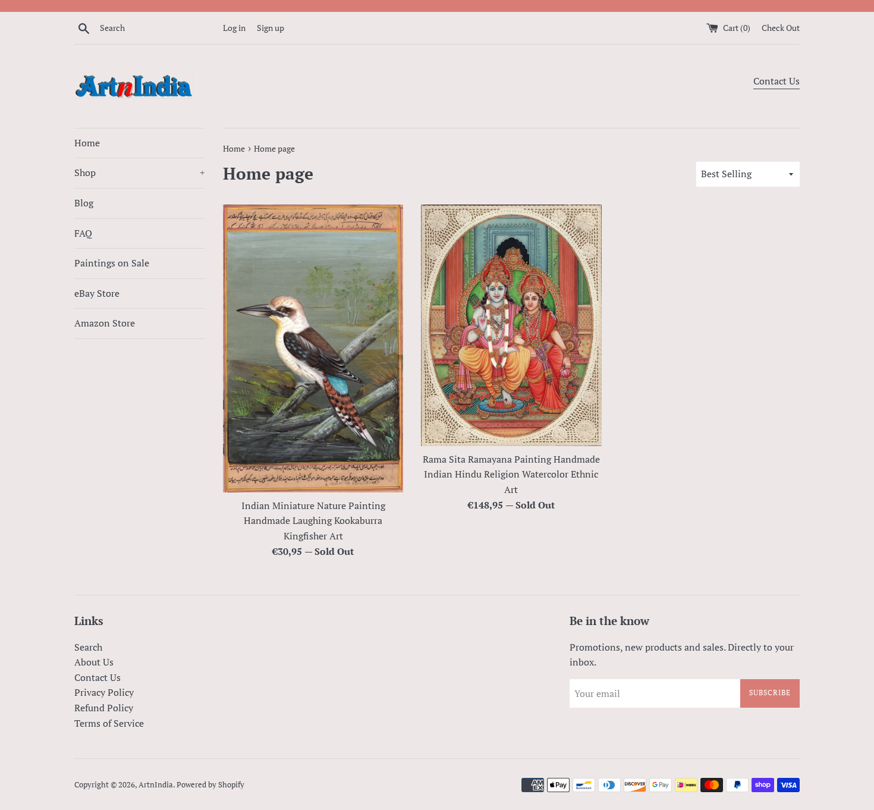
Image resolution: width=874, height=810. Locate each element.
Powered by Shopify (210, 785)
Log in (234, 27)
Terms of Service (109, 723)
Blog (83, 202)
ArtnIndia (156, 785)
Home (87, 142)
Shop (139, 172)
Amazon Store (104, 322)
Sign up (270, 27)
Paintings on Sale (111, 262)
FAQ (83, 233)
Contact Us (776, 80)
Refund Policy (103, 707)
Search (88, 647)
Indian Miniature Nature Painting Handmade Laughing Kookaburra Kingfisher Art (313, 520)
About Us (94, 661)
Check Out (781, 27)
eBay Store (97, 293)
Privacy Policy (104, 692)
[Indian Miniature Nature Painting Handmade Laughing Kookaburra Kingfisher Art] (313, 348)
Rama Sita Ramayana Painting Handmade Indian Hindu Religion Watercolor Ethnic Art (511, 474)
